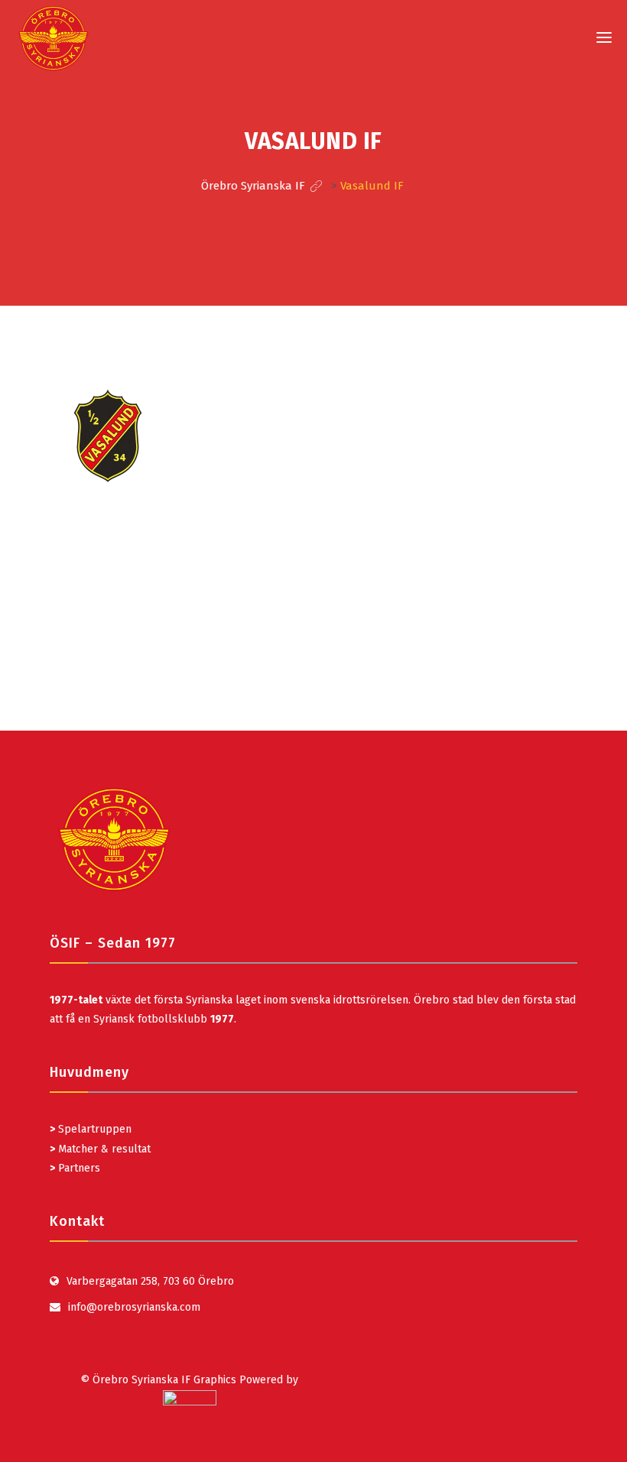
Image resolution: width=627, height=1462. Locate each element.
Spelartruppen (93, 1129)
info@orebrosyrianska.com (134, 1307)
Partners (75, 1168)
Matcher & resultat (100, 1149)
